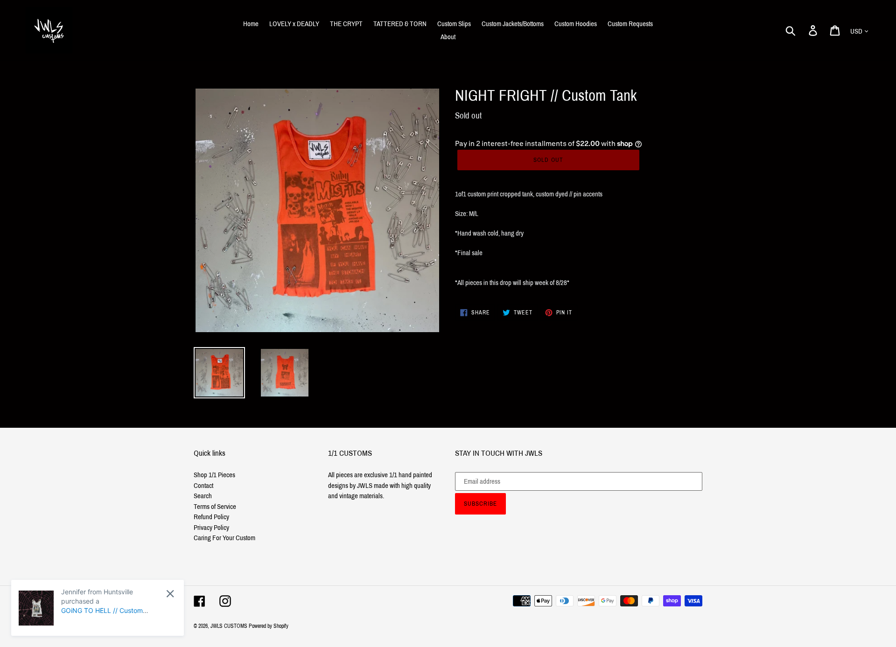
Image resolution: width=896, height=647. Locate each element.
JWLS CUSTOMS (228, 626)
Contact (203, 485)
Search (203, 496)
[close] (170, 593)
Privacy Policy (211, 527)
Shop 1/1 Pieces (214, 475)
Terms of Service (215, 506)
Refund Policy (211, 517)
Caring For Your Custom (224, 538)
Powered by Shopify (268, 626)
